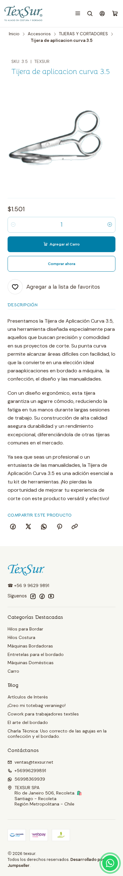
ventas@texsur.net (34, 762)
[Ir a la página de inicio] (24, 13)
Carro (13, 671)
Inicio (14, 34)
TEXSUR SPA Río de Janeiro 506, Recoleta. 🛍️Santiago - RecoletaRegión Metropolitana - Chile (48, 796)
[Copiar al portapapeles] (74, 527)
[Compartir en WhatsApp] (43, 527)
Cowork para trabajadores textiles (43, 714)
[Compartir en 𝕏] (28, 527)
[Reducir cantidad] (13, 224)
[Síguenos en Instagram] (33, 596)
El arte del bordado (28, 722)
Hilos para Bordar (25, 629)
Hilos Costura (21, 637)
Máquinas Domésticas (31, 662)
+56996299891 (30, 770)
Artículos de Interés (28, 697)
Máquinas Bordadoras (30, 646)
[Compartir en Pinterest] (59, 527)
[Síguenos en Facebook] (42, 596)
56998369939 (30, 779)
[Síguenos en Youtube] (51, 596)
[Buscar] (90, 13)
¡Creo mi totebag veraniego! (37, 705)
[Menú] (77, 13)
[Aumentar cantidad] (109, 224)
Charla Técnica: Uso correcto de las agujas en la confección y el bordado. (57, 733)
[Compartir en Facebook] (13, 527)
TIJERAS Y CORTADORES (83, 34)
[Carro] (115, 13)
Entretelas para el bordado (36, 654)
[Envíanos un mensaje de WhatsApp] (110, 863)
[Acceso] (102, 13)
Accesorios (39, 34)
